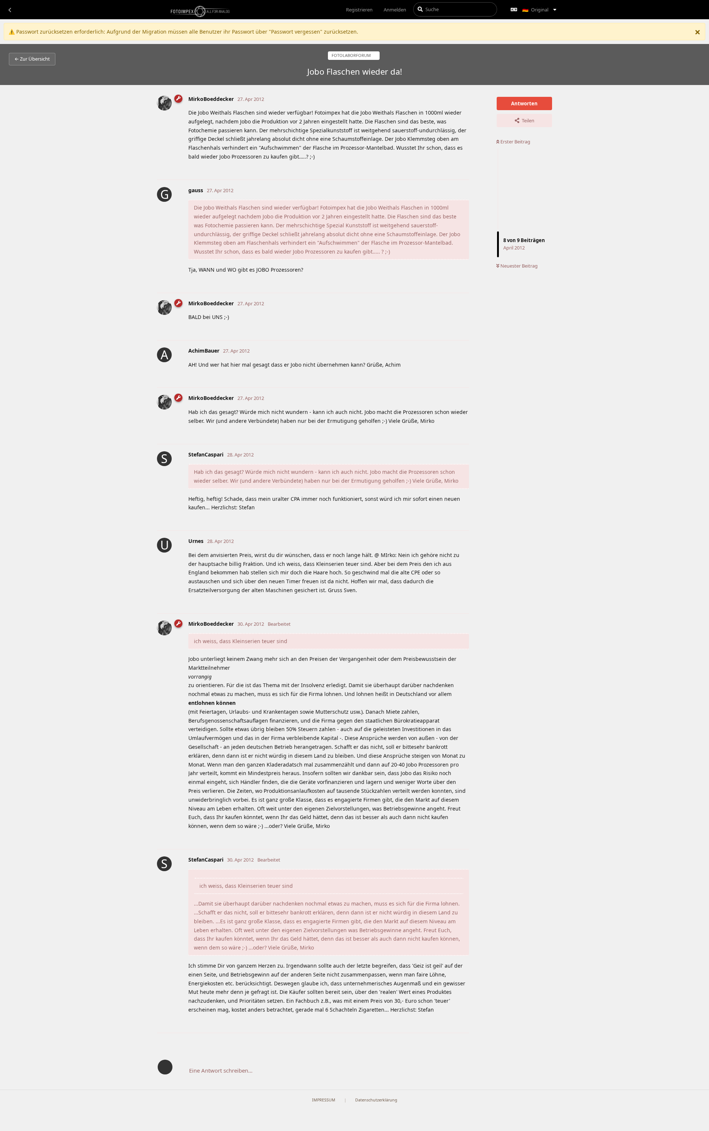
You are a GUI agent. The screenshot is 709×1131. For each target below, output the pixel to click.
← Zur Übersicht (32, 58)
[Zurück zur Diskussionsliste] (9, 9)
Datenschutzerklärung (376, 1100)
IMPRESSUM (323, 1100)
